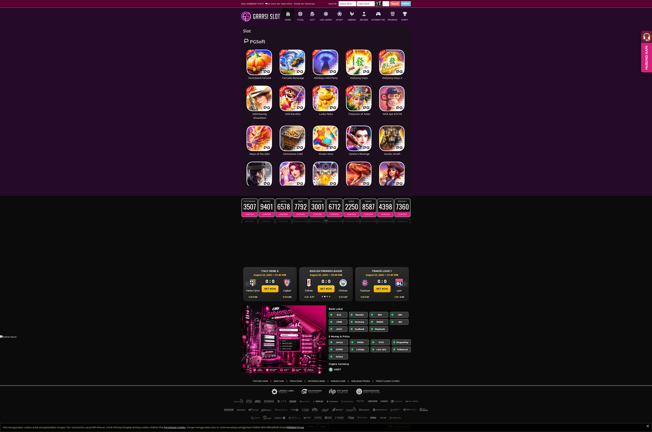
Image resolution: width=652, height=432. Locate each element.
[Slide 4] (329, 296)
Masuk (395, 3)
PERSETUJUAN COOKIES (388, 381)
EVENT (404, 20)
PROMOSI (392, 20)
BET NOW (270, 288)
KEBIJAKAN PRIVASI (360, 381)
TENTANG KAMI (260, 381)
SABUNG (352, 20)
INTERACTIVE (378, 20)
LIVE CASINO (326, 20)
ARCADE (364, 20)
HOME (288, 20)
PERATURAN (296, 381)
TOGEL (300, 20)
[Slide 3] (327, 296)
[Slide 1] (322, 296)
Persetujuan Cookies (175, 427)
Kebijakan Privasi (295, 427)
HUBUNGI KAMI (338, 381)
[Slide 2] (324, 296)
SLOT (312, 20)
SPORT (339, 20)
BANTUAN (279, 381)
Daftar (406, 3)
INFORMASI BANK (316, 381)
